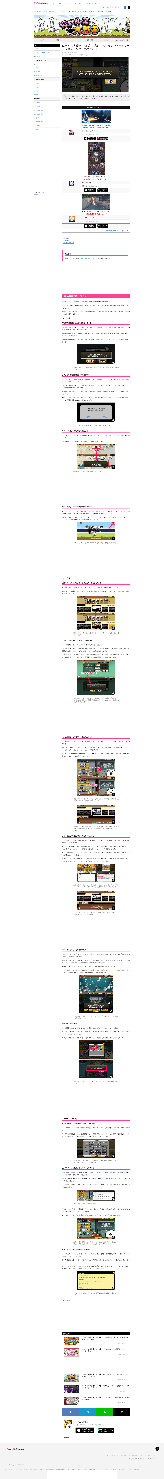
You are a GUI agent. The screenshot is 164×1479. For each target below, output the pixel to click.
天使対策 (36, 118)
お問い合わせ (151, 1455)
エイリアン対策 (38, 114)
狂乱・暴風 (90, 40)
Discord (88, 3)
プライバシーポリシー (113, 1455)
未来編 (106, 40)
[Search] (121, 7)
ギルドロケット (97, 3)
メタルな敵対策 (38, 122)
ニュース (66, 3)
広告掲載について (134, 1455)
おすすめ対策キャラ (122, 40)
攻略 (60, 3)
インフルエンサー (77, 3)
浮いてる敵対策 (38, 110)
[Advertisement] (96, 277)
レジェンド (37, 83)
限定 (57, 40)
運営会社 (143, 1455)
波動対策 (36, 129)
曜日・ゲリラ (38, 75)
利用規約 (123, 1455)
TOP (53, 3)
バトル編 (66, 238)
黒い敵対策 (37, 106)
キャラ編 (66, 240)
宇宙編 (36, 95)
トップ (42, 40)
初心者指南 (37, 56)
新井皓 (64, 52)
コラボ (74, 40)
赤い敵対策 (37, 102)
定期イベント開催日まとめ (41, 52)
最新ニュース (38, 49)
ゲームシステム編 (68, 243)
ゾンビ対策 (37, 125)
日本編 (36, 87)
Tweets (36, 195)
